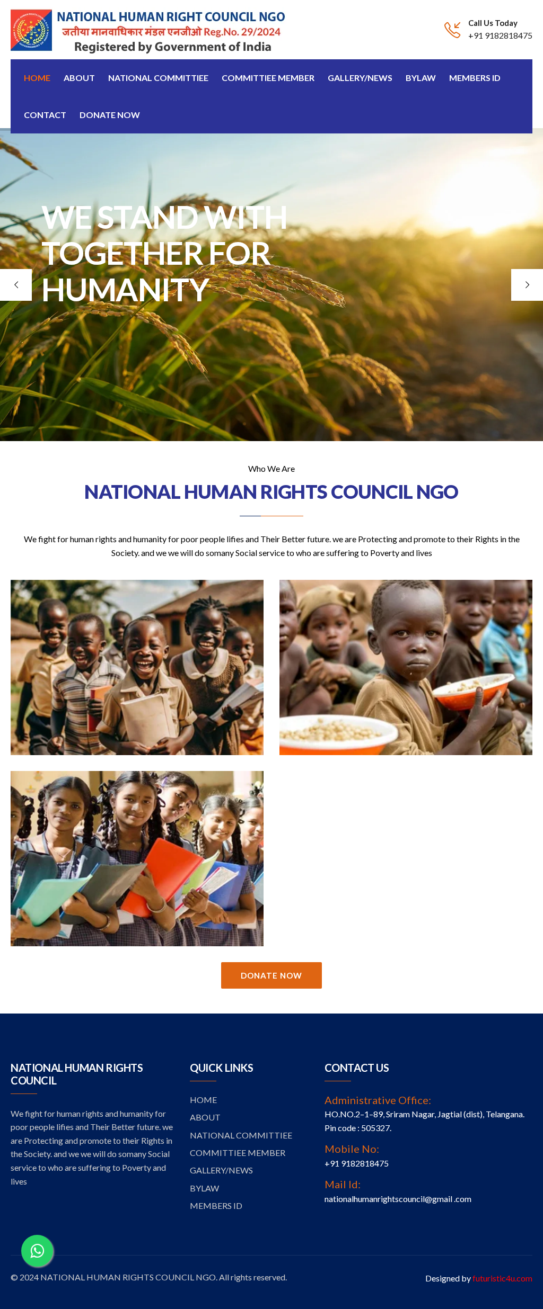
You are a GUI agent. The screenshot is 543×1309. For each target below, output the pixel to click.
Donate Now (110, 115)
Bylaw (421, 78)
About (79, 78)
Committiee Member (268, 78)
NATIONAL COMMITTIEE (241, 1135)
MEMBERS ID (216, 1205)
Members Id (475, 78)
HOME (203, 1100)
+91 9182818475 (500, 35)
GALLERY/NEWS (221, 1170)
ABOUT (205, 1117)
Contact (45, 115)
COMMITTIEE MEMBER (237, 1152)
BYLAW (204, 1188)
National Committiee (158, 78)
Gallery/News (360, 78)
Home (37, 78)
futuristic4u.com (502, 1278)
